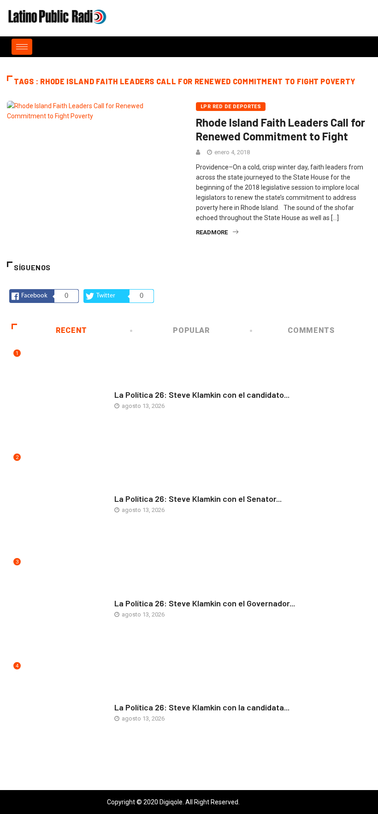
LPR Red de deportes (231, 107)
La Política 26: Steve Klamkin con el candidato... (201, 395)
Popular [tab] (191, 330)
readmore (212, 232)
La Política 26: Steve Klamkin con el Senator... (198, 499)
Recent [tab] (71, 330)
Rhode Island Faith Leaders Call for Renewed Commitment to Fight (280, 129)
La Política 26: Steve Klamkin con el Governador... (204, 603)
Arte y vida (130, 386)
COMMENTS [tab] (311, 330)
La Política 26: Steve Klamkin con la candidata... (201, 707)
